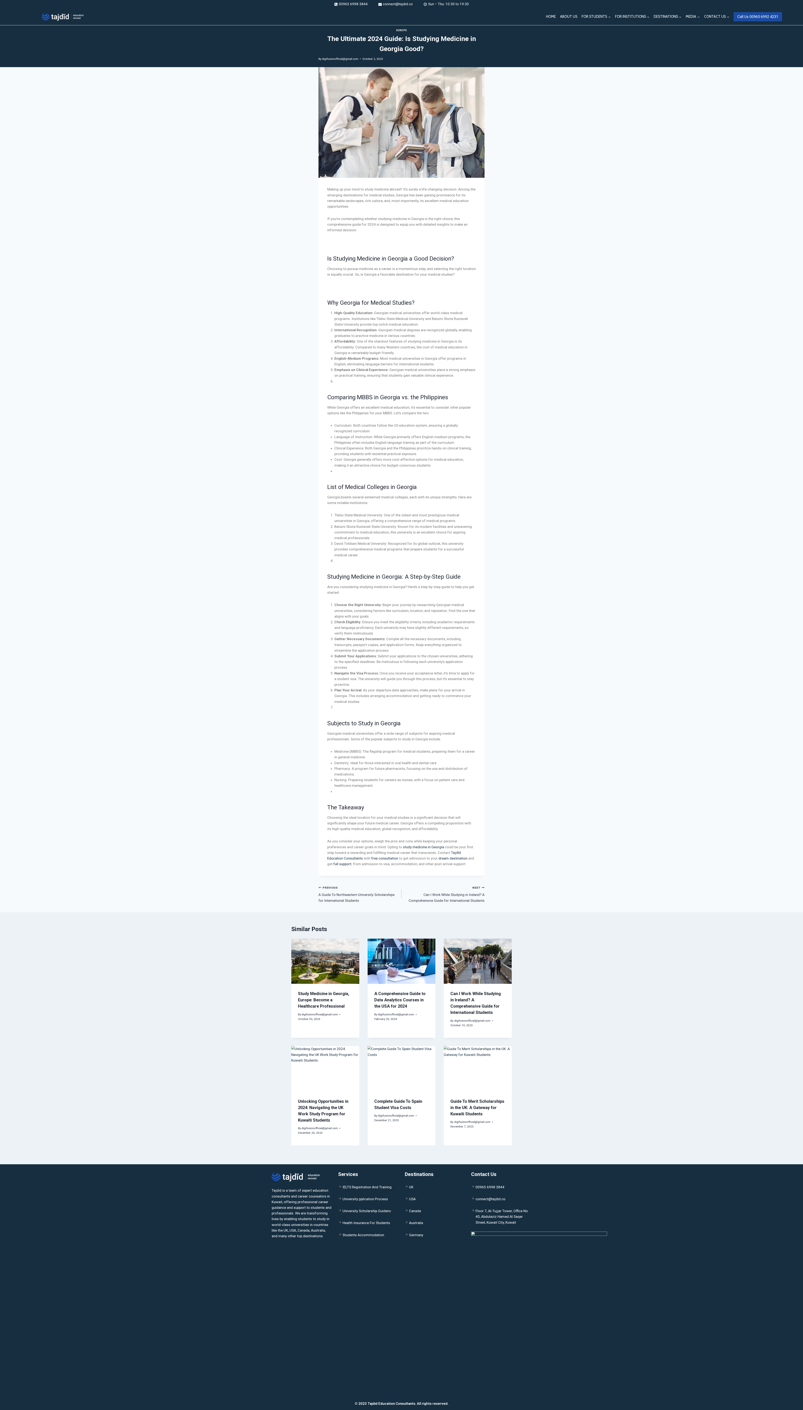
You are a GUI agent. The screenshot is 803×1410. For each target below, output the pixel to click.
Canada (415, 1211)
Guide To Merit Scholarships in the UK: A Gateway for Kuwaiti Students (477, 1107)
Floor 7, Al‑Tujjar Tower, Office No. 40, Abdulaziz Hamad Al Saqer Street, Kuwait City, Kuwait (502, 1216)
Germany (416, 1235)
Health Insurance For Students (366, 1223)
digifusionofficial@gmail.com (340, 58)
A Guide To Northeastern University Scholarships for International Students (356, 894)
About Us (568, 16)
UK (411, 1187)
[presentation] (325, 961)
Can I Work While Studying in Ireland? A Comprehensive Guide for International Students (447, 894)
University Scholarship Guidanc (367, 1211)
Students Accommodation (363, 1235)
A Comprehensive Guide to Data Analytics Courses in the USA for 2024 (400, 1000)
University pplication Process (365, 1199)
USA (412, 1199)
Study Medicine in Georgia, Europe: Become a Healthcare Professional (323, 1000)
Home (551, 16)
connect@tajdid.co (490, 1199)
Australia (416, 1223)
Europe (401, 30)
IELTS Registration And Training (367, 1187)
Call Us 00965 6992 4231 (757, 16)
